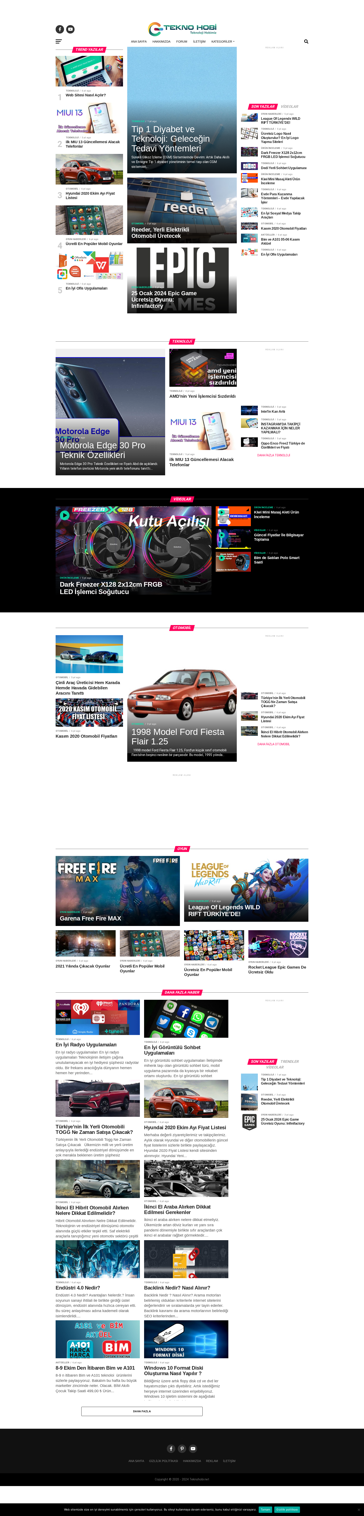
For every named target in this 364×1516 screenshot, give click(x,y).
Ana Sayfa (139, 41)
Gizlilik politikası (163, 1461)
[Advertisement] (182, 9)
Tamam (265, 1509)
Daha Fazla (142, 1411)
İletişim (199, 41)
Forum (181, 41)
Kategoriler (221, 41)
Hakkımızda (161, 41)
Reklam (212, 1461)
